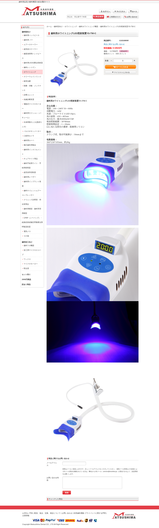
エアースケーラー (31, 44)
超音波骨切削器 (30, 172)
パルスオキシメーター (32, 131)
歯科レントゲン (30, 67)
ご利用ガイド (115, 17)
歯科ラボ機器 (29, 245)
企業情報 (25, 516)
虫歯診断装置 (29, 99)
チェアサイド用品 (31, 159)
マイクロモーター (31, 264)
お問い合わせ (132, 17)
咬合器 (26, 268)
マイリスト (121, 11)
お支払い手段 (27, 513)
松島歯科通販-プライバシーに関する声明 (90, 513)
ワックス (27, 259)
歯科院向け (58, 26)
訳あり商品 (26, 284)
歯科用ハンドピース (31, 35)
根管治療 (27, 81)
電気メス (27, 231)
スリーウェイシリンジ (32, 77)
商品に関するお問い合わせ (114, 44)
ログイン (106, 11)
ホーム (49, 26)
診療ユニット (29, 95)
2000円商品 (26, 279)
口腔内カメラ (29, 136)
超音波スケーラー (31, 49)
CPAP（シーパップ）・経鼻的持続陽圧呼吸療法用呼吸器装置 (32, 222)
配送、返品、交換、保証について (47, 513)
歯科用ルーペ (29, 140)
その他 (26, 236)
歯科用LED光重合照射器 (33, 63)
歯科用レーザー (30, 177)
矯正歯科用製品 (30, 145)
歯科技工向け (27, 242)
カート (134, 11)
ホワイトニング (71, 26)
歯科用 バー (28, 40)
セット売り (26, 274)
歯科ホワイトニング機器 (88, 26)
